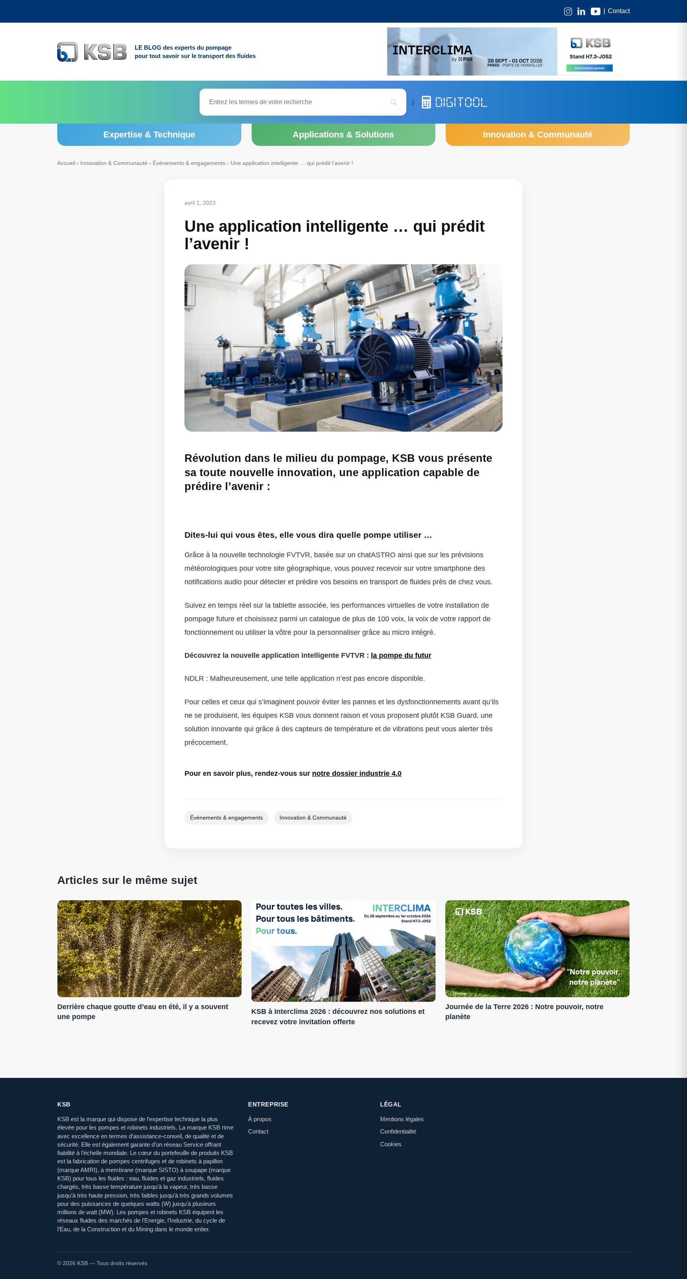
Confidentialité (398, 1131)
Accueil (66, 163)
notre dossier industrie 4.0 (357, 773)
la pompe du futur (401, 655)
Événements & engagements (189, 163)
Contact (619, 11)
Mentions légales (402, 1119)
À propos (260, 1119)
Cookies (391, 1144)
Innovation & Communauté (113, 163)
